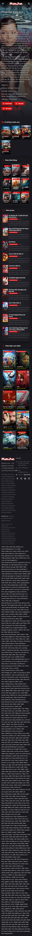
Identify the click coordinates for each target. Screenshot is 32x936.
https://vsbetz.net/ (16, 787)
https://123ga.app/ (21, 796)
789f (19, 769)
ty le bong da (20, 747)
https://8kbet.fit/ (5, 904)
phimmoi (21, 881)
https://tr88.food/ (16, 812)
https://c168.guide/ (14, 600)
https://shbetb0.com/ (18, 720)
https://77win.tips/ (18, 641)
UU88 (2, 663)
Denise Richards (11, 96)
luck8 (20, 742)
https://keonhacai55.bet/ (8, 670)
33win (12, 740)
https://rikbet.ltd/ (15, 688)
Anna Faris (19, 94)
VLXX (12, 632)
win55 (7, 843)
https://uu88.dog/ (14, 828)
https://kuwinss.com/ (21, 855)
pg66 (27, 794)
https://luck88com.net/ (10, 931)
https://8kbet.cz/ (5, 902)
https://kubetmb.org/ (7, 816)
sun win (9, 762)
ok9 (8, 722)
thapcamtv (26, 679)
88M (26, 893)
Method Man (21, 96)
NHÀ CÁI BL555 (5, 855)
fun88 (14, 621)
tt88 (16, 740)
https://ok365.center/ (20, 684)
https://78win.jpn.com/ (14, 864)
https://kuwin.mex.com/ (7, 879)
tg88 (20, 618)
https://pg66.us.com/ (14, 693)
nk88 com (13, 870)
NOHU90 (26, 751)
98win (6, 884)
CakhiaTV (20, 630)
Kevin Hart (11, 94)
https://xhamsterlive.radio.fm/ (9, 562)
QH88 (14, 855)
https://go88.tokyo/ (22, 569)
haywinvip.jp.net (5, 787)
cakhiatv (22, 634)
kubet (3, 801)
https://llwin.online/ (6, 929)
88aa (24, 913)
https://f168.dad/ (21, 735)
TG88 (9, 648)
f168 (2, 711)
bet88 (3, 688)
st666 (6, 866)
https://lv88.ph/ (23, 879)
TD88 (5, 632)
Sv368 (7, 547)
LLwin (25, 659)
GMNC (19, 708)
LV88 (2, 823)
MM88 (11, 690)
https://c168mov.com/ (11, 735)
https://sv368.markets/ (7, 798)
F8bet (15, 724)
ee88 (23, 753)
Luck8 (21, 623)
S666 (24, 823)
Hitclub (20, 574)
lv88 (9, 886)
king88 (23, 821)
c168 (26, 720)
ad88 (26, 837)
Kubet (17, 753)
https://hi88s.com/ (20, 639)
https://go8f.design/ (13, 585)
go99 (20, 738)
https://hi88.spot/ (19, 929)
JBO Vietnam (24, 926)
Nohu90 (22, 657)
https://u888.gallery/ (6, 756)
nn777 (25, 717)
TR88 (27, 783)
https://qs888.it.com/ (22, 839)
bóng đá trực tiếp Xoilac (13, 650)
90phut (3, 567)
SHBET (21, 567)
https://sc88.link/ (19, 760)
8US (25, 630)
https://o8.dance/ (6, 868)
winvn (23, 780)
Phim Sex (16, 632)
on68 (2, 895)
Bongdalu (22, 607)
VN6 (22, 873)
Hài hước (10, 88)
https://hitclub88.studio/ (7, 778)
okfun (18, 870)
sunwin (14, 580)
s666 (2, 618)
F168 (13, 713)
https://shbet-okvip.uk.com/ (8, 609)
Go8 (17, 877)
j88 (22, 765)
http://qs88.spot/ (10, 848)
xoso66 (15, 603)
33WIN (3, 753)
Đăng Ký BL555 (8, 933)
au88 (24, 738)
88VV (2, 886)
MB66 (7, 690)
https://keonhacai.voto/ (7, 702)
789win (15, 690)
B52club (24, 603)
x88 (18, 722)
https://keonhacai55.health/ (8, 634)
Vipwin (17, 776)
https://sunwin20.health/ (20, 825)
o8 (2, 585)
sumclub (21, 751)
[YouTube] (25, 478)
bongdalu (9, 630)
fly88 (24, 567)
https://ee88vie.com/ (19, 666)
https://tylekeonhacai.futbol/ (12, 679)
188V (12, 917)
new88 (11, 589)
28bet (25, 767)
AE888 (3, 654)
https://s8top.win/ (19, 911)
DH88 (27, 607)
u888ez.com (4, 765)
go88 (19, 549)
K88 (5, 605)
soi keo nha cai (17, 589)
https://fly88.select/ (20, 553)
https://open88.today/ (7, 697)
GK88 (23, 832)
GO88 (7, 751)
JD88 (6, 812)
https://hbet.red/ (5, 760)
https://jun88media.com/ (20, 816)
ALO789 (12, 715)
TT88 (8, 605)
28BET (5, 810)
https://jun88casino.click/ (8, 639)
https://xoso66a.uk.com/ (12, 841)
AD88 (17, 837)
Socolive (15, 630)
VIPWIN (18, 830)
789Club (24, 574)
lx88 (2, 648)
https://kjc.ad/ (5, 596)
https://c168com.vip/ (14, 850)
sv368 (29, 605)
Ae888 (27, 780)
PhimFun (14, 57)
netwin (6, 614)
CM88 (13, 558)
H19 (14, 661)
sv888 (14, 805)
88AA (2, 866)
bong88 (16, 749)
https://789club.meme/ (7, 819)
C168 (23, 708)
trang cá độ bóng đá (22, 598)
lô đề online (27, 641)
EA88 (17, 762)
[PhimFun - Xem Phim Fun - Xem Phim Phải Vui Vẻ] (7, 458)
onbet (5, 585)
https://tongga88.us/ (24, 612)
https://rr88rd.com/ (6, 720)
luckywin (3, 762)
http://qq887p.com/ (17, 913)
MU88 (10, 654)
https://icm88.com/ (6, 580)
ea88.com (17, 899)
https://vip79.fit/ (16, 686)
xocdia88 (3, 783)
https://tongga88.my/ (10, 591)
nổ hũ (2, 693)
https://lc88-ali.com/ (20, 778)
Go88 (18, 634)
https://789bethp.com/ (7, 733)
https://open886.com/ (24, 695)
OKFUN (3, 873)
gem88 (28, 713)
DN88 (5, 807)
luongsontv (19, 576)
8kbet (12, 614)
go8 (6, 742)
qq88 (19, 798)
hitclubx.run (9, 616)
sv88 (18, 621)
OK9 (2, 713)
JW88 (2, 812)
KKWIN (22, 843)
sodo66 (12, 783)
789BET (7, 715)
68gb (17, 738)
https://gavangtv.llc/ (10, 576)
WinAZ (6, 846)
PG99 (6, 693)
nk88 (20, 654)
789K (27, 634)
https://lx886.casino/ (21, 848)
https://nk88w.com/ (6, 805)
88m (16, 915)
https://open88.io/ (6, 893)
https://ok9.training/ (6, 834)
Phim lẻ (16, 88)
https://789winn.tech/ (22, 859)
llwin (14, 789)
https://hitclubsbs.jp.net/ (18, 699)
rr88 (13, 625)
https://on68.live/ (20, 789)
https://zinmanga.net (7, 666)
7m (9, 810)
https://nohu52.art (16, 774)
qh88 (12, 890)
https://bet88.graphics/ (7, 549)
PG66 (26, 760)
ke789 (27, 742)
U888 (27, 733)
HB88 (27, 922)
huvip (23, 803)
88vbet (15, 843)
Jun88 (22, 693)
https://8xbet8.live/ (20, 643)
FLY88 (27, 556)
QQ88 (9, 913)
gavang (13, 567)
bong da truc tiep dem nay (21, 652)
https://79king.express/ (7, 684)
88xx (27, 738)
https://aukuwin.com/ (22, 580)
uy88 (2, 864)
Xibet (28, 603)
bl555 (27, 801)
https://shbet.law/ (18, 717)
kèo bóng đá (8, 625)
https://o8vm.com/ (24, 645)
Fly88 (22, 609)
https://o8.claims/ (16, 868)
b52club (3, 616)
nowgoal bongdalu (18, 627)
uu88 (24, 654)
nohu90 (16, 751)
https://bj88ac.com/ (20, 783)
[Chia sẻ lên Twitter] (19, 108)
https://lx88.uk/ (13, 926)
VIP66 (2, 612)
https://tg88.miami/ (15, 873)
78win (2, 600)
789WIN (17, 904)
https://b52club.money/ (7, 706)
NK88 (2, 740)
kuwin (26, 864)
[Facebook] (17, 478)
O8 (20, 753)
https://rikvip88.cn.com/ (7, 814)
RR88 (16, 574)
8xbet (23, 771)
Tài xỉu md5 (21, 886)
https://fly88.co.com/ (20, 733)
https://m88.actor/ (14, 771)
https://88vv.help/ (9, 852)
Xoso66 (27, 690)
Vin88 (28, 776)
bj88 (20, 771)
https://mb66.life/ (6, 675)
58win (28, 722)
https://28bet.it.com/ (20, 875)
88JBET (8, 873)
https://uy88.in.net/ (6, 758)
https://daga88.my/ (12, 560)
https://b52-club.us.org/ (18, 594)
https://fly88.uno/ (9, 553)
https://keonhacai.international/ (9, 571)
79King (27, 708)
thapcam (8, 567)
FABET (3, 589)
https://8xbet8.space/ (7, 645)
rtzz (15, 897)
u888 (17, 567)
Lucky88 (14, 832)
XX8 (20, 837)
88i (10, 924)
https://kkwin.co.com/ (11, 769)
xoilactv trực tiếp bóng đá (18, 587)
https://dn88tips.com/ (7, 859)
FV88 (13, 776)
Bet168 (7, 704)
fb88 (2, 861)
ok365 (25, 917)
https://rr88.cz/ (19, 605)
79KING (16, 881)
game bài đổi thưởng (11, 607)
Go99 (23, 812)
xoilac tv (7, 663)
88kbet (10, 857)
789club (25, 614)
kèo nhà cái (24, 661)
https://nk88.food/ (24, 841)
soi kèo (21, 681)
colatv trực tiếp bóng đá (18, 675)
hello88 (6, 796)
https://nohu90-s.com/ (7, 825)
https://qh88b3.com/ (6, 627)
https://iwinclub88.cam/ (7, 803)
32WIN (26, 843)
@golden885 (27, 474)
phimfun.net (4, 516)
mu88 (2, 742)
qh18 (23, 798)
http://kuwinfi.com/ (24, 805)
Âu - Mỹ (20, 17)
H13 (25, 810)
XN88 (20, 823)
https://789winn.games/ (7, 911)
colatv (26, 675)
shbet (10, 583)
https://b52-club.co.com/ (8, 657)
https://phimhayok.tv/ (24, 571)
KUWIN (13, 877)
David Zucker (12, 91)
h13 (6, 875)
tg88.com (11, 899)
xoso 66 (26, 609)
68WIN (21, 762)
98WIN (21, 792)
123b (11, 742)
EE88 (28, 636)
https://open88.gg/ (25, 931)
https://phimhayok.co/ (8, 574)
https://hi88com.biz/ (10, 767)
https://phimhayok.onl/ (7, 556)
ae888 (18, 704)
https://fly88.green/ (19, 556)
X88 (14, 801)
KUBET (20, 614)
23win (12, 659)
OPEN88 (7, 612)
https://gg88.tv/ (5, 881)
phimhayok (8, 558)
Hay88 (7, 578)
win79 (2, 636)
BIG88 (6, 589)
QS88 (14, 756)
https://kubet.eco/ (15, 596)
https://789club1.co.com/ (21, 726)
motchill (3, 598)
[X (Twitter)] (21, 478)
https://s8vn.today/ (21, 636)
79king (17, 713)
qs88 (18, 609)
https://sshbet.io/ (22, 715)
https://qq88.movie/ (6, 621)
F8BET (20, 884)
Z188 (28, 848)
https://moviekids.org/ (7, 749)
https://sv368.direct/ (19, 663)
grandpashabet (25, 583)
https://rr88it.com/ (6, 623)
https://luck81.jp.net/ (7, 603)
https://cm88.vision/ (6, 708)
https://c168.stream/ (21, 834)
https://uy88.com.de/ (22, 756)
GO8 (18, 897)
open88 (3, 695)
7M (18, 607)
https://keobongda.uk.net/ (8, 888)
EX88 (6, 870)
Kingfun (13, 762)
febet (15, 819)
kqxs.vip (28, 753)
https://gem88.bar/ (6, 686)
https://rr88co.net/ (16, 648)
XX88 (26, 551)
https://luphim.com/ (18, 547)
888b (14, 796)
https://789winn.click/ (20, 852)
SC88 (16, 846)
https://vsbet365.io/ (6, 789)
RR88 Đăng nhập (19, 659)
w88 (21, 920)
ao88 (8, 783)
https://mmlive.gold (13, 744)
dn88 (27, 846)
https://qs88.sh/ (20, 888)
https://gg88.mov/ (10, 636)
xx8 (23, 837)
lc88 (13, 792)
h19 (16, 814)
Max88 (16, 706)
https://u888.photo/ (6, 731)
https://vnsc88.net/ (18, 731)
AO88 (6, 600)
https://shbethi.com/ (6, 717)
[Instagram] (29, 478)
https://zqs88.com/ (18, 866)
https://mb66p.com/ (6, 672)
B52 (29, 744)
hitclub (25, 576)
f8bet (2, 715)
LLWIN (13, 623)
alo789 (21, 585)
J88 (3, 576)
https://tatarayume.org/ (7, 821)
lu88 (2, 605)
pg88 (2, 614)
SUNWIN (17, 657)
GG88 (28, 574)
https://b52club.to (10, 738)
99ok (17, 654)
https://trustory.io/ (24, 616)
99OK (13, 654)
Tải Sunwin (22, 621)
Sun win (16, 645)
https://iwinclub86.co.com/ (8, 729)
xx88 (10, 547)
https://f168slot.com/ (12, 695)
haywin (6, 792)
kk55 (10, 792)
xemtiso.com (23, 596)
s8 (17, 616)
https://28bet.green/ (6, 794)
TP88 (3, 875)
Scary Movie (13, 99)
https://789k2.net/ (15, 810)
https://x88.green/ (10, 753)
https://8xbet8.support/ (8, 643)
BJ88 (2, 839)
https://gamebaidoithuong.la (9, 747)
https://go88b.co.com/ (7, 726)
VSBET (7, 641)
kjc (5, 774)
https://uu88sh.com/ (10, 830)
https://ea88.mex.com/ (18, 758)
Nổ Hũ (12, 904)
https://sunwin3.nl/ (22, 591)
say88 (17, 767)
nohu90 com (4, 926)
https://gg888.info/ (6, 908)
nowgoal (18, 661)
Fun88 (11, 663)
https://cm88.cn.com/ (19, 551)
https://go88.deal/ (6, 699)
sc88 (16, 711)
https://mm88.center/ (21, 558)
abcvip (9, 906)
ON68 (16, 614)
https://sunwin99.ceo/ (20, 697)
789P (2, 625)
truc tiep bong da (21, 672)
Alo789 (17, 670)
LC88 (28, 852)
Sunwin (25, 749)
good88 (27, 830)
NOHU (24, 623)
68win (14, 616)
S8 (10, 614)
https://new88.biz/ (23, 702)
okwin (18, 857)
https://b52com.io (11, 598)
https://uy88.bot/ (5, 659)
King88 (12, 605)
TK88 (24, 828)
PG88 (2, 704)
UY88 (5, 648)
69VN (18, 917)
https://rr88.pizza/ (6, 587)
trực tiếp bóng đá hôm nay (16, 565)
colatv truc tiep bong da (7, 677)
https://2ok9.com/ (9, 711)
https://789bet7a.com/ (15, 780)
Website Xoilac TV (9, 652)
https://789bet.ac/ (6, 877)
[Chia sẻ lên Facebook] (15, 108)
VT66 (9, 812)
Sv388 (3, 547)
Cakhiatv (25, 861)
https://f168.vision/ (10, 618)
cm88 (5, 713)
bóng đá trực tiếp (22, 562)
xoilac (2, 681)
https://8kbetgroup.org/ (17, 902)
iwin (27, 819)
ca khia (25, 565)
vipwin (3, 848)
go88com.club (26, 785)
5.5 (7, 85)
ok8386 (3, 924)
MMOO (25, 762)
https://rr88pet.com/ (6, 551)
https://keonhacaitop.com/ (8, 569)
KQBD (17, 906)
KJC (16, 549)
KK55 (24, 801)
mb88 (19, 740)
